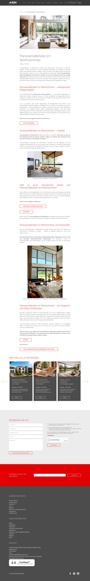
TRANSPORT (12, 525)
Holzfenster (12, 504)
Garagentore (12, 511)
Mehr (16, 397)
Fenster (24, 2)
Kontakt (61, 2)
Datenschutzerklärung (52, 433)
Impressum (12, 530)
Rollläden (11, 507)
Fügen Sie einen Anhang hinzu (20, 453)
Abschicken (54, 445)
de (79, 2)
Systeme (38, 2)
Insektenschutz (13, 513)
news (10, 537)
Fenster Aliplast (13, 502)
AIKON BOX (12, 527)
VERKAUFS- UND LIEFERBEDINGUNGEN (19, 532)
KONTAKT (11, 534)
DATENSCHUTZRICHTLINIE (16, 528)
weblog (21, 12)
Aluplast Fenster (13, 500)
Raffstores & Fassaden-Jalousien (17, 509)
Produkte (33, 2)
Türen (28, 2)
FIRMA (10, 523)
